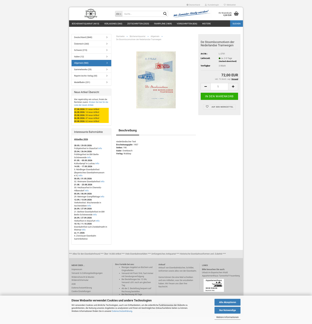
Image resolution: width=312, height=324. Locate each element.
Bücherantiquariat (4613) (85, 23)
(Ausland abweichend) (228, 61)
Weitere (206, 23)
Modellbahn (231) (82, 82)
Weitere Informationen (227, 317)
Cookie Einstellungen (81, 291)
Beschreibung (128, 130)
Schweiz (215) (80, 50)
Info (100, 148)
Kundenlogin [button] (213, 5)
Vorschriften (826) (187, 23)
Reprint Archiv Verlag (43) (85, 76)
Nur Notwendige (227, 310)
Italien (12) (79, 56)
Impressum (77, 269)
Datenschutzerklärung (122, 311)
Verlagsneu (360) (113, 23)
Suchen (236, 23)
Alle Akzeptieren (227, 302)
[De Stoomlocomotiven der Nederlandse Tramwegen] (156, 80)
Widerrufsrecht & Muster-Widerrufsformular (83, 278)
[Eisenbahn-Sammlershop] (91, 13)
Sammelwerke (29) (83, 69)
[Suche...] (165, 14)
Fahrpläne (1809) (163, 23)
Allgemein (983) (81, 63)
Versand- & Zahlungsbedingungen (87, 273)
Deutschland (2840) (83, 37)
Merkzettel (231, 5)
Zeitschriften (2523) (138, 23)
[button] (193, 4)
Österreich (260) (81, 44)
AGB (74, 284)
